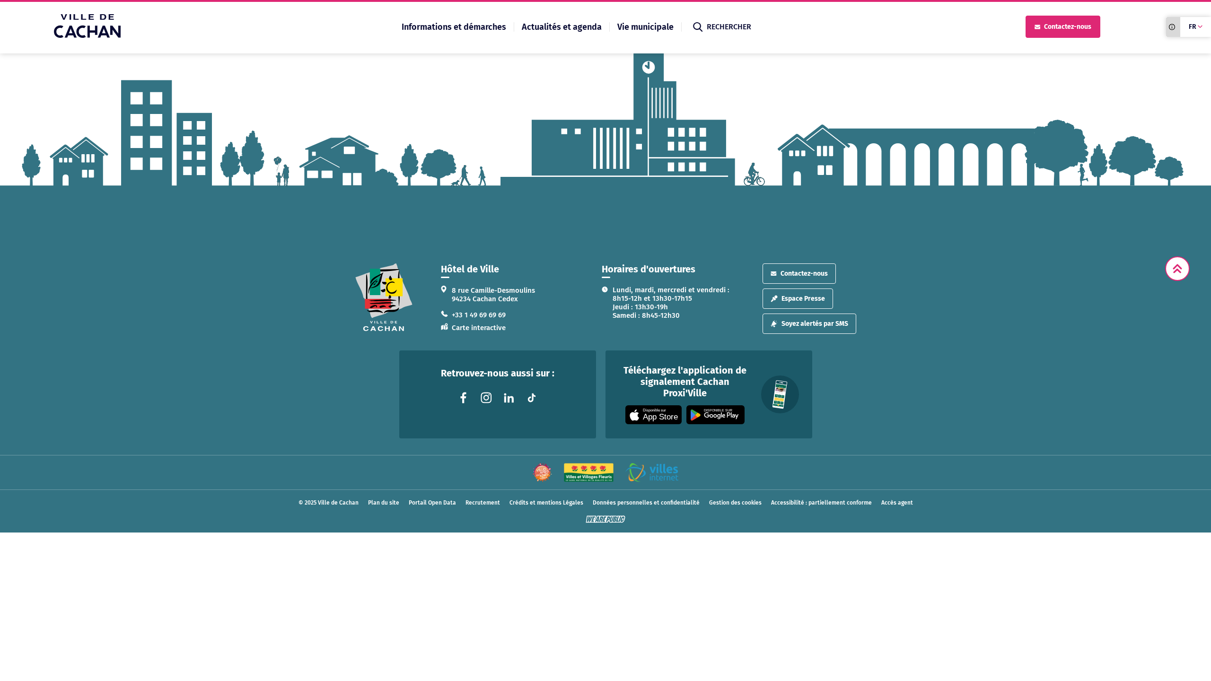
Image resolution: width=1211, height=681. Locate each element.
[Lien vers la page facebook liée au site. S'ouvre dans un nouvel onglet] (463, 397)
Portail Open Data (432, 502)
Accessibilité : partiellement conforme (821, 502)
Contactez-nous (1067, 27)
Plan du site (383, 502)
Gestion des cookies (735, 502)
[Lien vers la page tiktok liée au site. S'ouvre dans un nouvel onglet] (531, 397)
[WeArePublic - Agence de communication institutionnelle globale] (605, 519)
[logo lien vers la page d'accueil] (383, 297)
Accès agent (897, 502)
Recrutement (482, 502)
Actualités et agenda (562, 27)
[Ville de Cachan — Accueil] (87, 35)
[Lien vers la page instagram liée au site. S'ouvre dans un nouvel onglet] (486, 397)
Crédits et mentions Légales (546, 502)
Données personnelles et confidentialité (646, 502)
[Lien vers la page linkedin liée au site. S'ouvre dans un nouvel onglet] (509, 397)
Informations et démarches (454, 27)
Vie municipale (645, 27)
